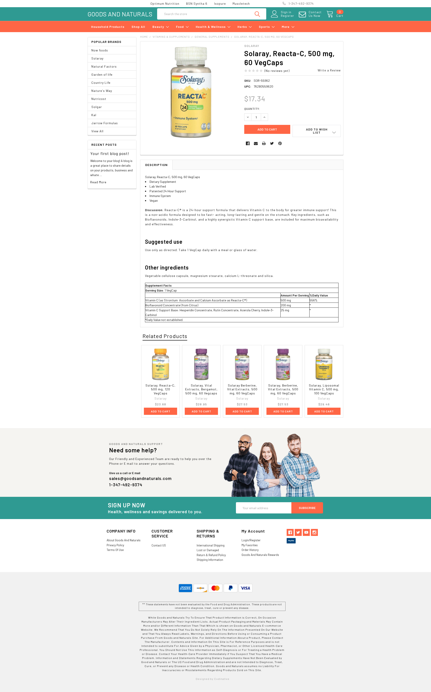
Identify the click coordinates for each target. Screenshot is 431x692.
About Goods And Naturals (124, 540)
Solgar (96, 107)
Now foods (99, 50)
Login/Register (251, 540)
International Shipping (210, 545)
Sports (265, 27)
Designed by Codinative (212, 678)
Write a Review (329, 70)
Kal (93, 115)
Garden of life (101, 74)
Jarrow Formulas (104, 123)
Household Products (107, 27)
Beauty (158, 27)
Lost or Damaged (208, 550)
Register (287, 16)
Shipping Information (210, 560)
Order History (250, 550)
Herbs (242, 27)
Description (156, 165)
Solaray (97, 58)
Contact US (159, 545)
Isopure (220, 3)
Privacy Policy (115, 545)
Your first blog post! (109, 153)
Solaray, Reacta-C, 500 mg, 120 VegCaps (160, 389)
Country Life (100, 82)
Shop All (138, 27)
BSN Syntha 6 (196, 3)
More (286, 27)
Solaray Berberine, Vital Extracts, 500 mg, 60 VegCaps (242, 389)
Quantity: (252, 109)
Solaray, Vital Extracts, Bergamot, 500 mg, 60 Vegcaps (201, 389)
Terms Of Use (115, 550)
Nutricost (98, 99)
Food (180, 27)
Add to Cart (160, 411)
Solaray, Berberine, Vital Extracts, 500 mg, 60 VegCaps (283, 389)
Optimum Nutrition (164, 3)
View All (97, 131)
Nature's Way (101, 91)
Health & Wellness (211, 27)
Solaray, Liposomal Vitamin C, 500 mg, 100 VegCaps (324, 389)
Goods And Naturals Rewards (260, 555)
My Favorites (250, 545)
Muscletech (241, 3)
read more (98, 182)
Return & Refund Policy (211, 555)
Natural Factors (104, 66)
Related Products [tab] (165, 336)
